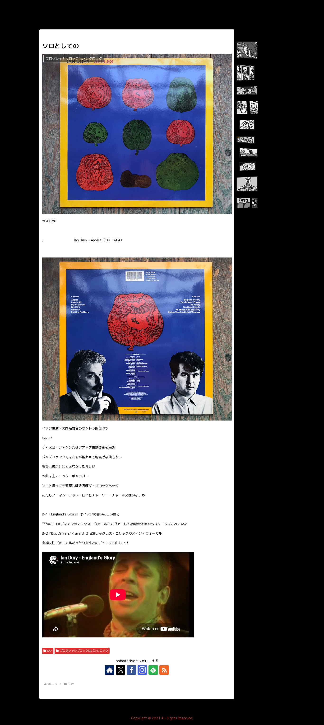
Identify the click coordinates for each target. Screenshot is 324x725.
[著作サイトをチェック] (109, 670)
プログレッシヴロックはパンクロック (84, 651)
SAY (49, 651)
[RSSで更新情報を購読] (164, 670)
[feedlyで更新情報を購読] (153, 670)
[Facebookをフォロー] (131, 670)
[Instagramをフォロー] (142, 670)
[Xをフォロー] (120, 670)
